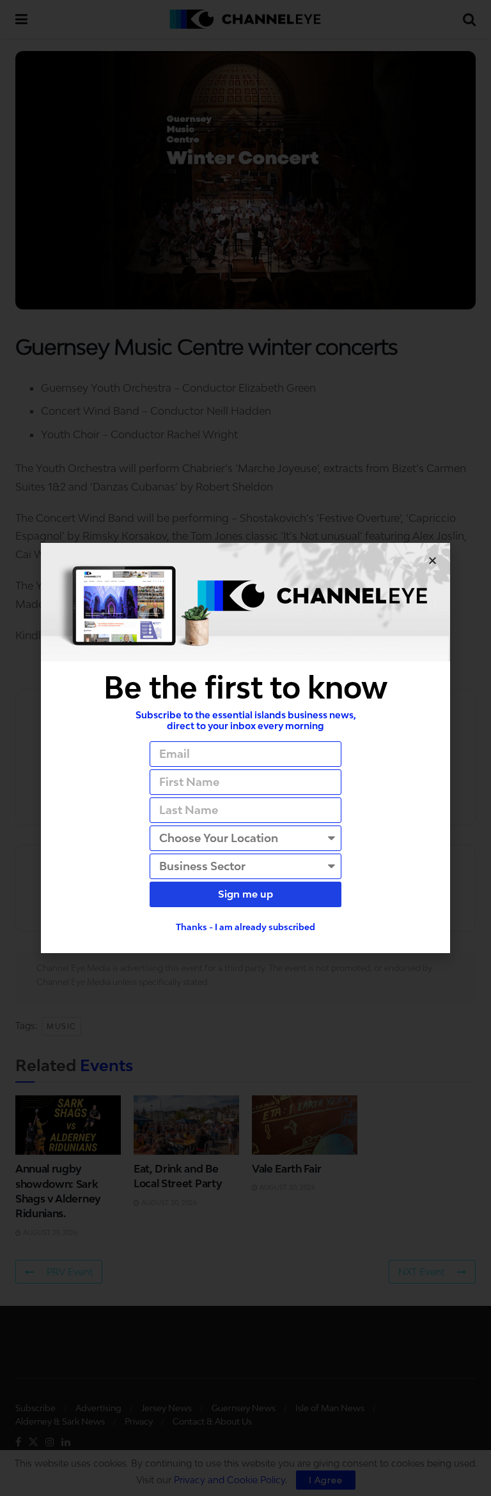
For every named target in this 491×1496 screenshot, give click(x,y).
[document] (245, 748)
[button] (432, 560)
